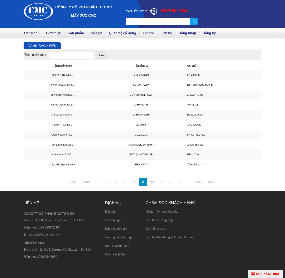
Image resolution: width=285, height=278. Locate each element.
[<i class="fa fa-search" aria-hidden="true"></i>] (194, 21)
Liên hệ (166, 33)
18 (170, 181)
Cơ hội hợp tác (156, 228)
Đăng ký (209, 33)
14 (133, 181)
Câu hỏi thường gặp (159, 220)
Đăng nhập (187, 33)
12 (115, 181)
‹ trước (86, 181)
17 (161, 181)
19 (179, 181)
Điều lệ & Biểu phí (117, 246)
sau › (199, 181)
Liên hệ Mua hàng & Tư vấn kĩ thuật (170, 237)
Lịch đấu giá (113, 220)
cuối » (211, 181)
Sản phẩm (76, 33)
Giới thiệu (53, 33)
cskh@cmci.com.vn (47, 234)
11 (106, 181)
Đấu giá (96, 33)
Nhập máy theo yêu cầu (162, 211)
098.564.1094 (267, 274)
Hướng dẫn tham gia (119, 237)
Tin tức (148, 33)
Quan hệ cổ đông (122, 33)
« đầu (73, 181)
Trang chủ (32, 33)
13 (124, 181)
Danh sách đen (115, 254)
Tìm (101, 55)
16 (152, 181)
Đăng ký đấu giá (116, 228)
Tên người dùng (35, 54)
